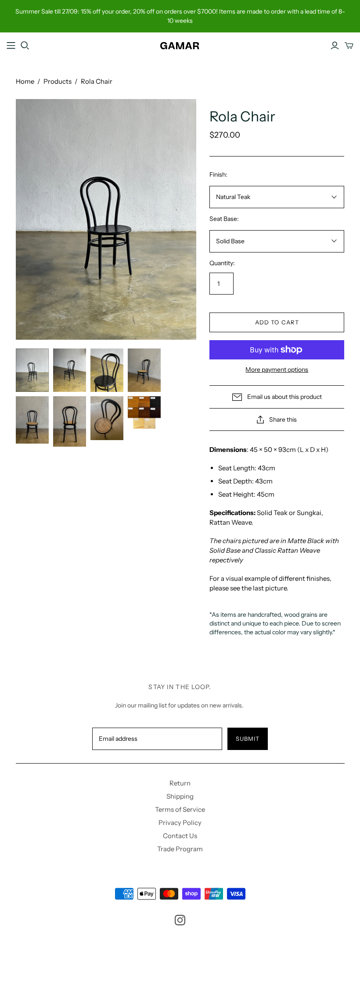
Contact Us (180, 836)
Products (57, 81)
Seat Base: (224, 219)
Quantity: (222, 263)
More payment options (276, 369)
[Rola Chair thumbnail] (32, 370)
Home (25, 81)
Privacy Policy (180, 822)
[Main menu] (11, 45)
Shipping (180, 796)
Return (180, 783)
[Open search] (25, 45)
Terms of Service (180, 809)
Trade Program (180, 849)
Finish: (218, 174)
